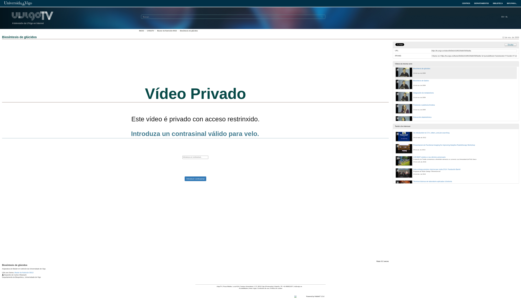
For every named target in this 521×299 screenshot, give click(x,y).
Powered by (315, 296)
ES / (503, 17)
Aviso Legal (252, 288)
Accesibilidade (243, 288)
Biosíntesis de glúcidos (189, 31)
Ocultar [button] (510, 45)
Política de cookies (276, 288)
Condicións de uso (263, 288)
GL (507, 17)
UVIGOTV (150, 31)
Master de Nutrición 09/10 (167, 31)
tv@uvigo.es (298, 286)
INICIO (141, 31)
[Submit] (322, 17)
